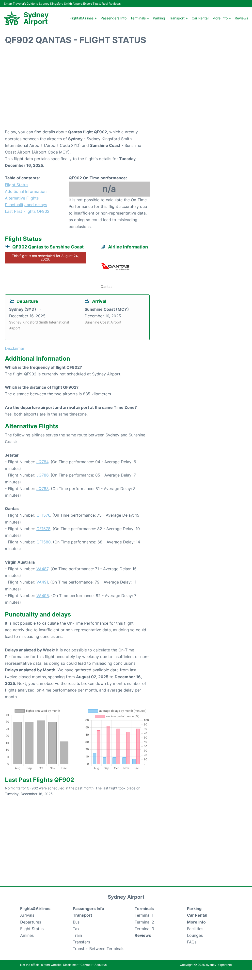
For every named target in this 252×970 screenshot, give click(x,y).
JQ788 (42, 488)
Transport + (178, 18)
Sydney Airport (36, 18)
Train (77, 935)
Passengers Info (113, 18)
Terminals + (139, 18)
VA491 (42, 582)
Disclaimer (70, 965)
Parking (159, 18)
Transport (82, 915)
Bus (76, 922)
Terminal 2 (144, 922)
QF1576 (43, 515)
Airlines (27, 935)
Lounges (195, 935)
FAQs (191, 941)
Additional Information (26, 191)
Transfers (81, 941)
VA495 (42, 595)
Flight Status (16, 184)
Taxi (76, 928)
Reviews (241, 18)
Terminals (144, 908)
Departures (30, 922)
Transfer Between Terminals (98, 948)
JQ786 (42, 475)
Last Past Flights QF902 (27, 211)
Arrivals (27, 915)
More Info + (221, 18)
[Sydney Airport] (12, 18)
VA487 (42, 568)
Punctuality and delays (26, 204)
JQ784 (42, 461)
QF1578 (43, 528)
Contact (86, 965)
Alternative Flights (22, 198)
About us (100, 965)
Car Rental (200, 18)
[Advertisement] (126, 89)
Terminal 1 (144, 915)
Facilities (195, 928)
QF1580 (43, 541)
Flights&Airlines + (83, 18)
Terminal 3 (144, 928)
